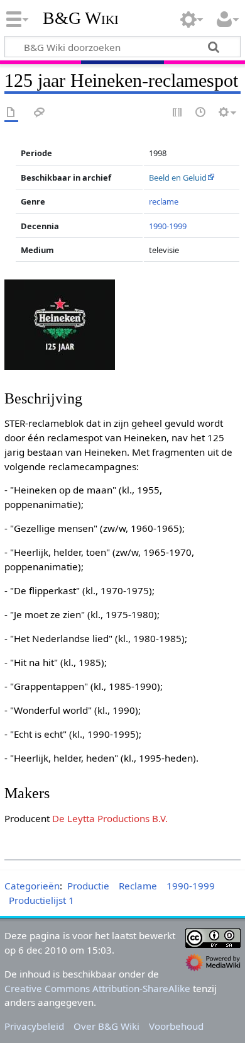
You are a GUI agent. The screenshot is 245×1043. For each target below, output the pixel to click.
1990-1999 (168, 226)
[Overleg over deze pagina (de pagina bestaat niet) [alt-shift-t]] (39, 113)
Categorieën (32, 885)
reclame (163, 201)
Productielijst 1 (41, 900)
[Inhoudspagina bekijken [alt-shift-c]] (11, 113)
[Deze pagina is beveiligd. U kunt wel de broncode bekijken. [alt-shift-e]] (178, 113)
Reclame (138, 885)
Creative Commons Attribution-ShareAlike (97, 988)
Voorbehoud (176, 1026)
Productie (88, 885)
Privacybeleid (34, 1026)
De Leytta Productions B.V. (110, 818)
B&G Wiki (81, 18)
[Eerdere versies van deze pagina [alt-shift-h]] (201, 113)
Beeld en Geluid (178, 177)
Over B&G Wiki (106, 1026)
